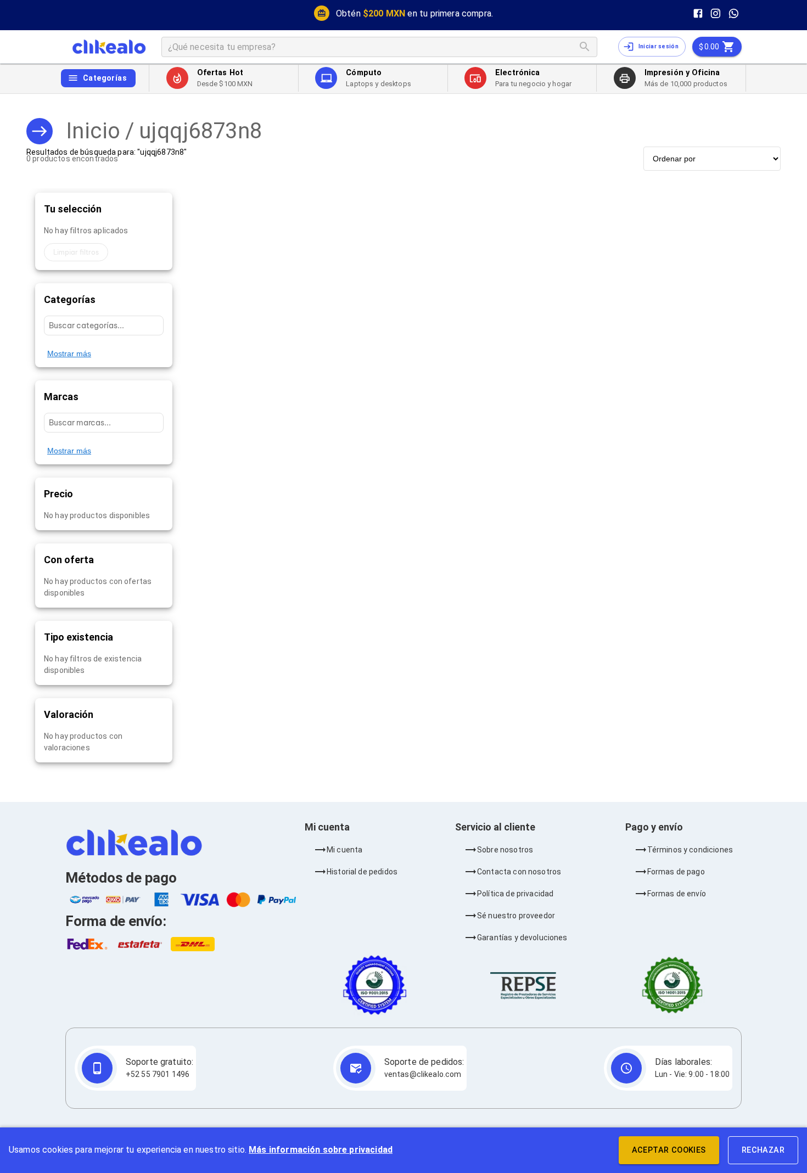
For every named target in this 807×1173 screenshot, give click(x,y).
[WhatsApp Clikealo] (734, 13)
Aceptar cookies (669, 1150)
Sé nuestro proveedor (516, 915)
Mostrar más (69, 353)
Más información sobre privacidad (321, 1149)
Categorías (105, 78)
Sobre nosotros (505, 849)
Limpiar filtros (76, 252)
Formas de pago (676, 871)
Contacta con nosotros (519, 871)
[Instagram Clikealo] (716, 13)
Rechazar (763, 1150)
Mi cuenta (344, 849)
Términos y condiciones (690, 849)
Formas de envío (676, 893)
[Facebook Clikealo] (698, 13)
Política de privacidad (515, 893)
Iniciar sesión (658, 46)
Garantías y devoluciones (522, 937)
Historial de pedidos (362, 871)
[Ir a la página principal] (109, 46)
